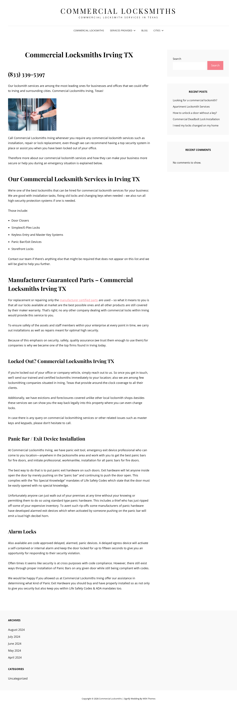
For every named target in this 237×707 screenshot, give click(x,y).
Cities (156, 30)
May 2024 (14, 650)
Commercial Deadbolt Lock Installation (196, 119)
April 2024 (15, 657)
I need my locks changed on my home (195, 125)
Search (177, 59)
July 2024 (14, 637)
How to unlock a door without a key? (195, 113)
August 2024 (16, 630)
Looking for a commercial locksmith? (195, 100)
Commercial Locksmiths (118, 11)
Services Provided (121, 30)
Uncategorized (18, 678)
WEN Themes (149, 698)
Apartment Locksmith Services (191, 106)
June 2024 (14, 643)
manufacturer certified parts (79, 300)
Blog (144, 30)
